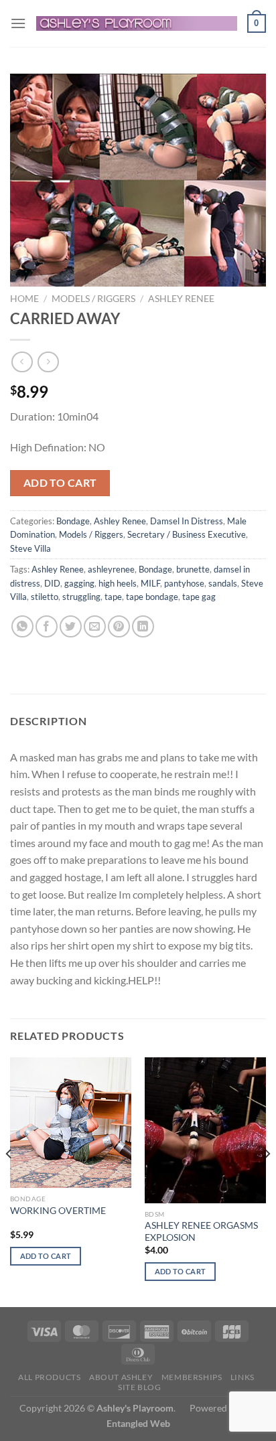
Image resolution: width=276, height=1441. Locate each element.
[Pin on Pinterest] (119, 626)
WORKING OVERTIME (58, 1210)
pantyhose (184, 583)
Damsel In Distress (186, 521)
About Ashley (121, 1377)
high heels (117, 583)
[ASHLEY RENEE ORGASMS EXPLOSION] (205, 1130)
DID (52, 583)
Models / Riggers (93, 298)
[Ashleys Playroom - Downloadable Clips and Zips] (136, 23)
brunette (193, 569)
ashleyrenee (111, 569)
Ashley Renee (181, 298)
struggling (81, 596)
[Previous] (9, 1181)
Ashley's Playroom (135, 1408)
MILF (150, 583)
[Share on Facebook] (47, 626)
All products (49, 1377)
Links (242, 1377)
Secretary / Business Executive (186, 534)
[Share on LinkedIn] (143, 626)
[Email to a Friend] (95, 626)
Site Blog (139, 1387)
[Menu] (18, 23)
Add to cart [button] (46, 1256)
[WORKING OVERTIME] (70, 1122)
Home (24, 298)
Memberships (191, 1377)
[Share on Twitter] (71, 626)
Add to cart (60, 483)
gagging (79, 583)
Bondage (73, 521)
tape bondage (152, 596)
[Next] (266, 1181)
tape (113, 596)
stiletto (44, 596)
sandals (222, 583)
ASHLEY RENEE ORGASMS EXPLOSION (201, 1231)
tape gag (199, 596)
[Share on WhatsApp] (22, 626)
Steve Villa (30, 548)
